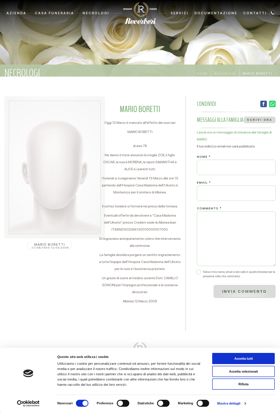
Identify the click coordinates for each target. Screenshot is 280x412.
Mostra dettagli (229, 403)
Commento (209, 208)
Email (204, 182)
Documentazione (215, 13)
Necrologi (96, 13)
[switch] (123, 403)
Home (202, 73)
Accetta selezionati (243, 371)
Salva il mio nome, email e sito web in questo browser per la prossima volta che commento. (239, 274)
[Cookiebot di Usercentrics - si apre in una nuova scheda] (28, 403)
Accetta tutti (243, 358)
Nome (204, 156)
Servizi (180, 13)
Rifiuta (243, 384)
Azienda (16, 13)
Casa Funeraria (54, 13)
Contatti (255, 13)
